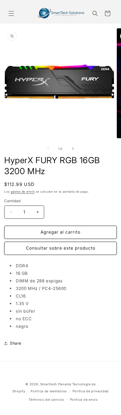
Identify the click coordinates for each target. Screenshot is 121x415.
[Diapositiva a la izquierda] (48, 148)
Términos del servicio (46, 400)
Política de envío (84, 400)
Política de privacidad (91, 391)
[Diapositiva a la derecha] (73, 148)
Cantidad (12, 201)
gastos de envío (23, 191)
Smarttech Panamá (55, 384)
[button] (11, 13)
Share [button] (15, 343)
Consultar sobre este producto (60, 248)
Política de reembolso (49, 391)
